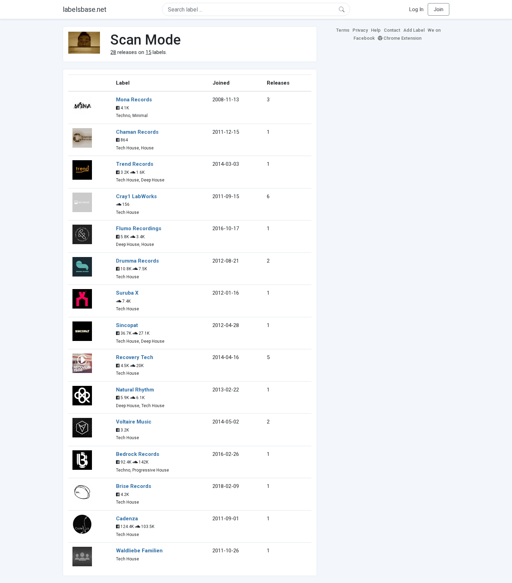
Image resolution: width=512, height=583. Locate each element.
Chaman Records (137, 132)
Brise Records (133, 486)
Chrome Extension (401, 38)
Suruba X (127, 293)
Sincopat (127, 325)
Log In (416, 9)
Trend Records (134, 164)
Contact (392, 30)
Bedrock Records (137, 454)
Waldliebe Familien (139, 550)
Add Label (414, 30)
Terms (342, 30)
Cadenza (127, 518)
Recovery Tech (134, 357)
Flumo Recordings (138, 228)
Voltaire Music (134, 422)
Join (438, 9)
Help (376, 30)
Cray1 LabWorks (136, 196)
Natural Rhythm (135, 390)
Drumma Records (137, 261)
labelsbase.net (85, 9)
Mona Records (134, 99)
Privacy (360, 30)
